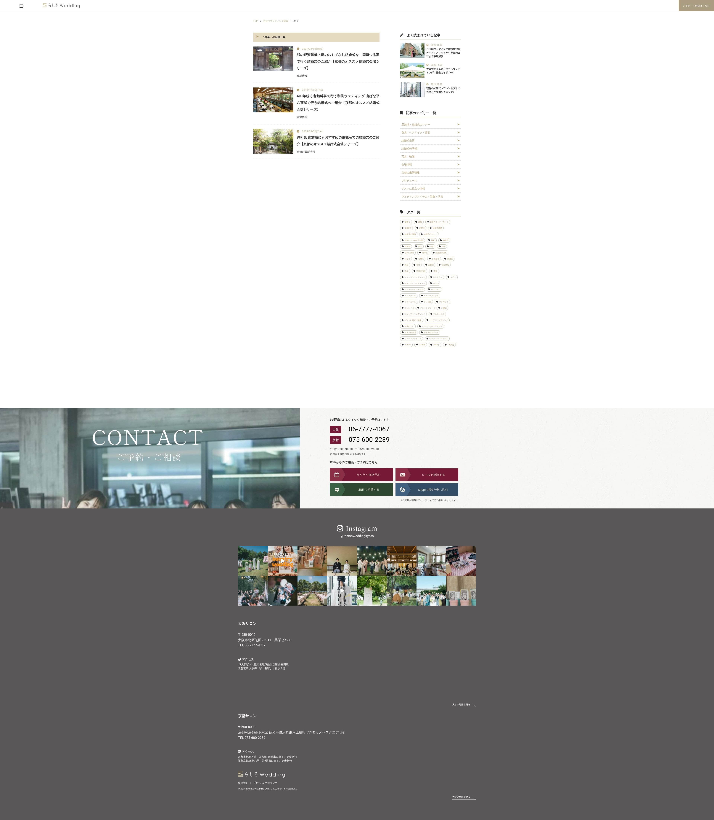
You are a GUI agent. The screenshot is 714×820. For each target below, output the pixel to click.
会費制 (431, 265)
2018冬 (436, 345)
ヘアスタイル (410, 296)
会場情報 (406, 164)
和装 (406, 265)
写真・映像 (407, 156)
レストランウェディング (415, 277)
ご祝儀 (444, 308)
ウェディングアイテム (438, 339)
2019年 (408, 345)
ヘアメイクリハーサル (414, 289)
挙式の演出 (409, 253)
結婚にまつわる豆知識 (414, 240)
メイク (453, 277)
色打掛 (422, 228)
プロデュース (409, 180)
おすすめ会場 (410, 332)
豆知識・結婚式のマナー (415, 124)
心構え (421, 259)
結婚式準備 (437, 228)
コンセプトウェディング (415, 314)
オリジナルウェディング (432, 326)
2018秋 (422, 345)
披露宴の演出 (441, 253)
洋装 (432, 246)
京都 (435, 271)
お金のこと (409, 326)
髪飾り (407, 222)
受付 (418, 265)
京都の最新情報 (410, 172)
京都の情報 (421, 271)
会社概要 (243, 782)
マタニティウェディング (415, 283)
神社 (433, 240)
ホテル (436, 283)
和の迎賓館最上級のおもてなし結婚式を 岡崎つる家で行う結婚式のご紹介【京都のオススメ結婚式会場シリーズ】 (338, 61)
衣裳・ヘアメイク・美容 (415, 132)
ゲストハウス (438, 314)
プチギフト (443, 302)
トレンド (408, 308)
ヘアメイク (435, 289)
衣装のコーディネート (439, 222)
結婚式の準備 (409, 148)
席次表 (450, 259)
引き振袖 (435, 259)
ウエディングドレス (413, 339)
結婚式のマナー (430, 234)
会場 (406, 271)
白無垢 (407, 246)
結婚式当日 (407, 140)
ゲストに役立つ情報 (413, 188)
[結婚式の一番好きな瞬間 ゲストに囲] (401, 591)
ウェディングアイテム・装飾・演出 (422, 196)
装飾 (420, 222)
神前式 (445, 240)
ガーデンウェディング (438, 320)
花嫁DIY (408, 228)
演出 (420, 246)
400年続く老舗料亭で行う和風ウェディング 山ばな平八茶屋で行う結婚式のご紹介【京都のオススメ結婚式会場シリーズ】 (338, 102)
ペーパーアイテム (431, 296)
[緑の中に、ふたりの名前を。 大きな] (372, 591)
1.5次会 (451, 345)
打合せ (407, 259)
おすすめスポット (431, 332)
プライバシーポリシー (265, 782)
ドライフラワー (426, 308)
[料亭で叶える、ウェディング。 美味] (401, 561)
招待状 (424, 253)
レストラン (437, 277)
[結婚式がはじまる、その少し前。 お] (431, 561)
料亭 (443, 246)
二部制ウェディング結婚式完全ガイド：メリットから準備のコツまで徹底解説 (443, 53)
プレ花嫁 (427, 302)
